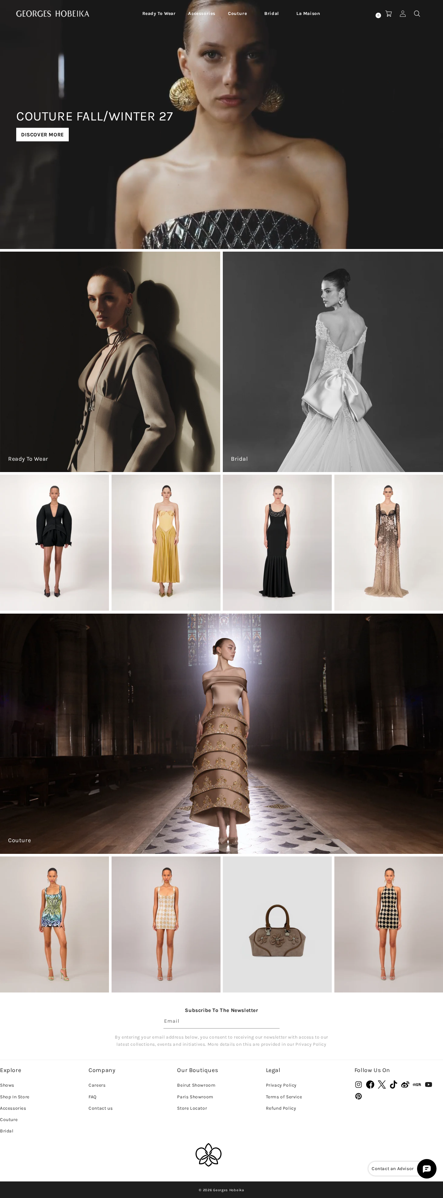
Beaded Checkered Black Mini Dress (385, 976)
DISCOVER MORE (42, 134)
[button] (159, 13)
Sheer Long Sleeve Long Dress (385, 591)
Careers (97, 1085)
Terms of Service (284, 1097)
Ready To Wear (28, 458)
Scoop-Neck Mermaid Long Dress (279, 591)
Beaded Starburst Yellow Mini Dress (51, 976)
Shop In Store (15, 1097)
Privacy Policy (281, 1085)
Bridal (239, 458)
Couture (19, 840)
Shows (7, 1085)
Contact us (101, 1108)
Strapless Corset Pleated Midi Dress (163, 595)
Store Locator (192, 1108)
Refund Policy (281, 1108)
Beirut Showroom (196, 1085)
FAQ (93, 1097)
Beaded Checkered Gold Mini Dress (161, 976)
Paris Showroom (195, 1097)
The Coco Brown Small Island (273, 972)
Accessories (13, 1108)
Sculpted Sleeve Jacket (42, 591)
